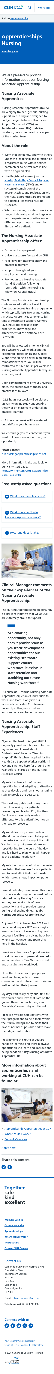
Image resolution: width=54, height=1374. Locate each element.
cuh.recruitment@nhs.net (26, 1298)
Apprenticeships (19, 18)
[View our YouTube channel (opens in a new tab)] (19, 1325)
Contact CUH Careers (16, 1248)
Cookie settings (37, 1345)
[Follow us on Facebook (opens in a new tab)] (13, 1325)
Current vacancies (14, 1225)
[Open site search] (30, 7)
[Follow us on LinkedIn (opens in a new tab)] (31, 1325)
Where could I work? (17, 1134)
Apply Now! (9, 1148)
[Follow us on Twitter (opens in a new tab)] (7, 1325)
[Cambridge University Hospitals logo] (13, 7)
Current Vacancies (15, 1139)
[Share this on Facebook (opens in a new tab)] (11, 1167)
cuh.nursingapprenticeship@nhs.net (24, 454)
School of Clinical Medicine (16, 1345)
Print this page (10, 51)
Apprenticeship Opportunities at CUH (27, 1128)
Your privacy (10, 1341)
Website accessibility (26, 1341)
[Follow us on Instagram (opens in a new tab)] (25, 1325)
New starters (11, 1242)
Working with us (13, 1219)
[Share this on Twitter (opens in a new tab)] (5, 1167)
